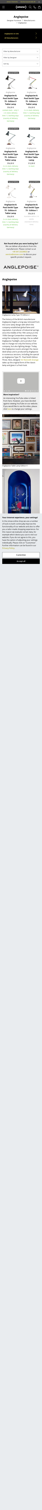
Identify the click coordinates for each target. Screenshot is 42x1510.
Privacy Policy (8, 548)
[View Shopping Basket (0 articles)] (39, 7)
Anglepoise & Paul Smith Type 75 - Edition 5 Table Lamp (10, 99)
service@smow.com (14, 254)
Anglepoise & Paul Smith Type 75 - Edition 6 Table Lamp (10, 209)
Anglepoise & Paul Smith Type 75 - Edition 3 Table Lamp (31, 99)
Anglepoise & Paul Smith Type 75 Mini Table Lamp (31, 155)
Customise (21, 555)
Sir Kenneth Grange (29, 360)
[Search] (30, 7)
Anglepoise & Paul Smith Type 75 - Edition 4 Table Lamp (10, 155)
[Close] (39, 2)
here (9, 409)
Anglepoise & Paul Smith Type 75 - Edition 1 (31, 207)
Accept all (21, 561)
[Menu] (3, 7)
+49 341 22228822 (19, 251)
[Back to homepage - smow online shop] (21, 7)
